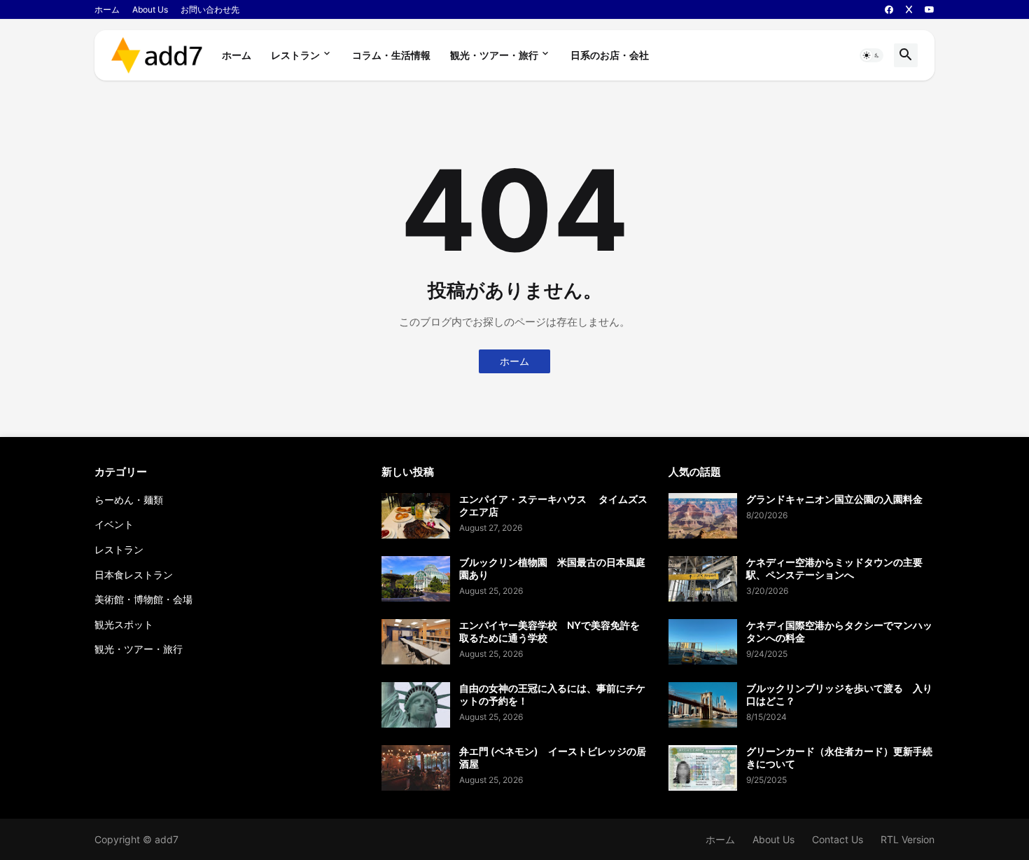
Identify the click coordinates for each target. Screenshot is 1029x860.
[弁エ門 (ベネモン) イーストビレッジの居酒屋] (416, 768)
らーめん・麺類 (128, 500)
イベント (114, 524)
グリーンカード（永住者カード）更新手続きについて (839, 757)
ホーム (107, 9)
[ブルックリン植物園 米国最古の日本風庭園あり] (416, 579)
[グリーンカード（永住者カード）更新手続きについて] (702, 768)
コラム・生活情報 (391, 55)
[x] (909, 10)
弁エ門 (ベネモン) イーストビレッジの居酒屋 (552, 757)
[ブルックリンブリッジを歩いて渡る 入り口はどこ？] (702, 705)
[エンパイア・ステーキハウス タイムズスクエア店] (416, 516)
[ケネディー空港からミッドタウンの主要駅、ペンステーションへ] (702, 579)
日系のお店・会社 (609, 55)
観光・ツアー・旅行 (494, 55)
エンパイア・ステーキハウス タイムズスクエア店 (553, 505)
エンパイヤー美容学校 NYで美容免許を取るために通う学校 (549, 631)
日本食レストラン (133, 575)
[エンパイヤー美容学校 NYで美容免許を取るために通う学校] (416, 642)
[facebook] (889, 10)
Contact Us (837, 839)
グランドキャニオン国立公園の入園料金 (834, 499)
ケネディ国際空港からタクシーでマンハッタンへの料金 (839, 631)
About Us (150, 9)
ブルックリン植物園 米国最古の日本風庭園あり (552, 568)
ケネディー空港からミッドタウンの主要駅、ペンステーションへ (834, 568)
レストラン (295, 55)
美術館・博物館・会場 (143, 599)
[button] (871, 55)
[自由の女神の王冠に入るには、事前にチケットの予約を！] (416, 705)
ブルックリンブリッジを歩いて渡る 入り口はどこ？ (839, 694)
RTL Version (907, 839)
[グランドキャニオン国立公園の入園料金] (702, 516)
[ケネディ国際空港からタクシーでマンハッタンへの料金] (702, 642)
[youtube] (929, 10)
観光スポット (123, 624)
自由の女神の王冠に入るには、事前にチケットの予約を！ (552, 694)
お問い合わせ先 (210, 9)
